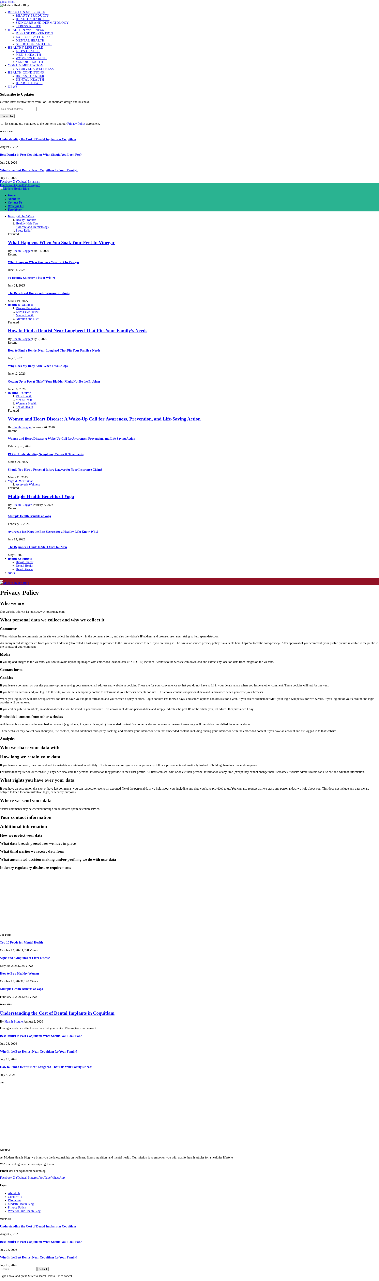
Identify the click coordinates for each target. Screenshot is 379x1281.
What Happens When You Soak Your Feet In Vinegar (61, 242)
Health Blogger (22, 251)
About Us (14, 199)
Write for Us (15, 206)
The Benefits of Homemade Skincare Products (38, 293)
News (13, 86)
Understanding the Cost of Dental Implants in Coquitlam (38, 139)
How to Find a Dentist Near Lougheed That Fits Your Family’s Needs (77, 330)
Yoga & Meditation (25, 65)
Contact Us (15, 202)
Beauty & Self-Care (26, 12)
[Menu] (1, 580)
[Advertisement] (118, 901)
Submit (43, 1269)
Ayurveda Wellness (35, 69)
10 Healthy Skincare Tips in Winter (31, 277)
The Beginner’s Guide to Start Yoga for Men (37, 547)
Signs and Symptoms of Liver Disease (25, 958)
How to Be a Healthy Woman (19, 973)
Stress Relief (28, 26)
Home (12, 195)
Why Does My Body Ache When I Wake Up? (38, 366)
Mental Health (30, 40)
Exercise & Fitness (33, 37)
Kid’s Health (28, 51)
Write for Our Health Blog (24, 1211)
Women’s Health (31, 58)
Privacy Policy (76, 123)
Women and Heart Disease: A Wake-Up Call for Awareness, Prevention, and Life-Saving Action (104, 418)
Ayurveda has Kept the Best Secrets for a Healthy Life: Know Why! (53, 531)
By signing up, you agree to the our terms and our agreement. (52, 123)
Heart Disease (29, 83)
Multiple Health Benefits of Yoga (41, 496)
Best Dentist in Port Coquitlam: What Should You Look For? (41, 154)
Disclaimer (15, 209)
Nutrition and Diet (34, 44)
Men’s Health (28, 54)
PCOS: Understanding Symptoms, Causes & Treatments (45, 454)
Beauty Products (32, 15)
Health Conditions (26, 72)
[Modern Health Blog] (14, 188)
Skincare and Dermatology (42, 22)
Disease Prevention (34, 33)
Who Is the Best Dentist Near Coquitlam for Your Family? (39, 170)
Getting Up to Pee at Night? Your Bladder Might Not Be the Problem (54, 381)
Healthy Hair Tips (33, 19)
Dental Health (30, 79)
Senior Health (29, 61)
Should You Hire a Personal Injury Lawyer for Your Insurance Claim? (55, 469)
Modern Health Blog (21, 1204)
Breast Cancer (30, 76)
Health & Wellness (26, 29)
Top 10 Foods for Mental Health (21, 942)
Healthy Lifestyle (25, 47)
